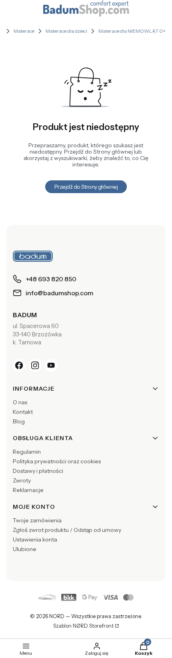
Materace (24, 31)
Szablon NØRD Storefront (83, 626)
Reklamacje (28, 490)
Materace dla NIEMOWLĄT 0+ (132, 31)
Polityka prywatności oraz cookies (57, 461)
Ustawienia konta (35, 539)
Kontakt (23, 411)
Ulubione (24, 549)
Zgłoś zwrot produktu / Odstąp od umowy (67, 530)
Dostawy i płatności (38, 470)
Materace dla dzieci (66, 31)
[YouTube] (51, 365)
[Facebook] (19, 365)
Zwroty (22, 480)
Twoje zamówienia (37, 520)
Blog (19, 421)
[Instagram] (35, 365)
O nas (20, 402)
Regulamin (27, 451)
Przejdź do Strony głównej (86, 186)
